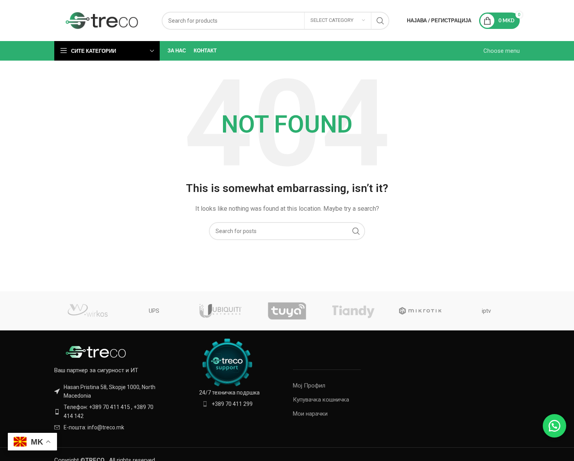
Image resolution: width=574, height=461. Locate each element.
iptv (486, 310)
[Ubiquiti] (220, 310)
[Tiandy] (353, 310)
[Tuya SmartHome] (287, 310)
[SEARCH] (380, 21)
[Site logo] (102, 19)
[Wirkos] (87, 310)
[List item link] (108, 411)
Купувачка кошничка (321, 399)
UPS (154, 310)
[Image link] (97, 351)
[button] (554, 426)
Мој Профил (309, 385)
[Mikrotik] (420, 310)
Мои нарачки (310, 413)
